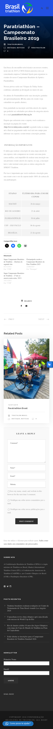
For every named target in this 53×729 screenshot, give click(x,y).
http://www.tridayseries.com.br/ (16, 127)
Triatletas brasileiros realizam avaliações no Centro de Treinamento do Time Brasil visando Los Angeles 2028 (28, 608)
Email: (6, 669)
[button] (18, 723)
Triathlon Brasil (15, 44)
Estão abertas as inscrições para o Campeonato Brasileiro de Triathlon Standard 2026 (25, 637)
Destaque (11, 48)
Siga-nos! (9, 694)
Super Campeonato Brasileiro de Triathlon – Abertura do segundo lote (14, 261)
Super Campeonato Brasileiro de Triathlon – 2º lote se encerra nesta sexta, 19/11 (14, 275)
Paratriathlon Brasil (17, 408)
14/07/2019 (13, 405)
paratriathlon (38, 48)
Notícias (21, 48)
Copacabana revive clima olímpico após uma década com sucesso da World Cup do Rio (27, 617)
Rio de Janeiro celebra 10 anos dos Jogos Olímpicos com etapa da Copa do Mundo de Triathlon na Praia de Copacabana (27, 628)
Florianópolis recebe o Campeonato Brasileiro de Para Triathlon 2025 (35, 261)
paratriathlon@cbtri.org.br (22, 114)
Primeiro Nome (10, 659)
